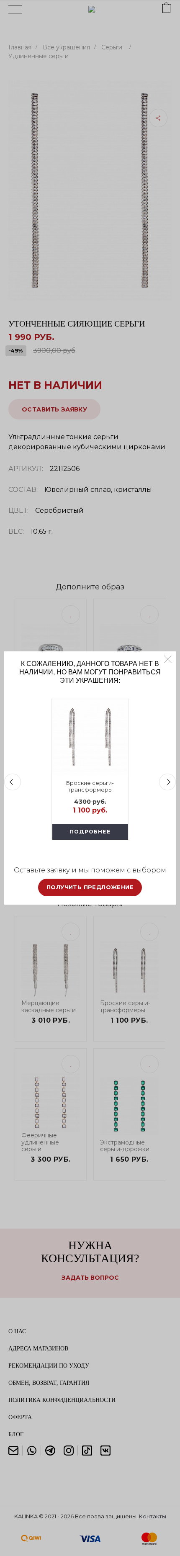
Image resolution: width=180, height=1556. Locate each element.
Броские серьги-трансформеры (90, 786)
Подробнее (90, 831)
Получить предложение (90, 887)
